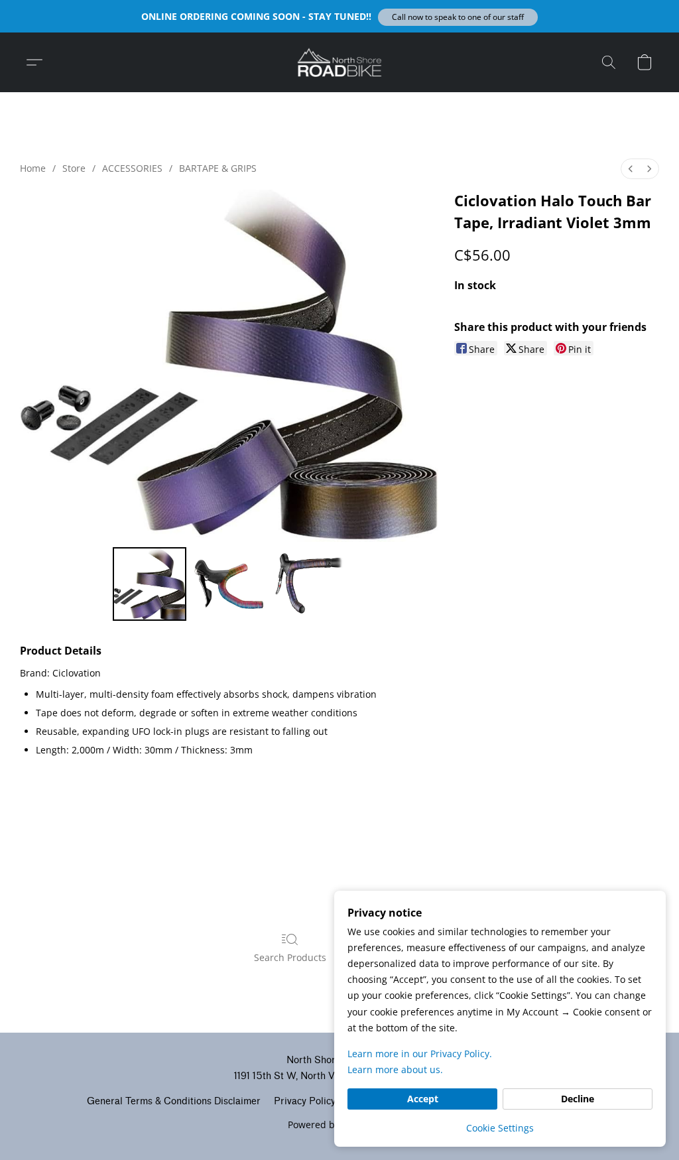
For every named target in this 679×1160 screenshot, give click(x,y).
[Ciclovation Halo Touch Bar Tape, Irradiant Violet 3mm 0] (150, 584)
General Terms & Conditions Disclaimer (174, 1101)
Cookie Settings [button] (500, 1128)
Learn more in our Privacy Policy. (419, 1053)
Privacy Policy (305, 1101)
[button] (458, 17)
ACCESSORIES (132, 168)
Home (33, 168)
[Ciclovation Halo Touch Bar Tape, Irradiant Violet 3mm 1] (229, 584)
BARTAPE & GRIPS (218, 168)
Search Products (290, 957)
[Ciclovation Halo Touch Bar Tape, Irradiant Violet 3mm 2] (308, 584)
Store (74, 168)
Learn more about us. (395, 1069)
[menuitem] (630, 168)
